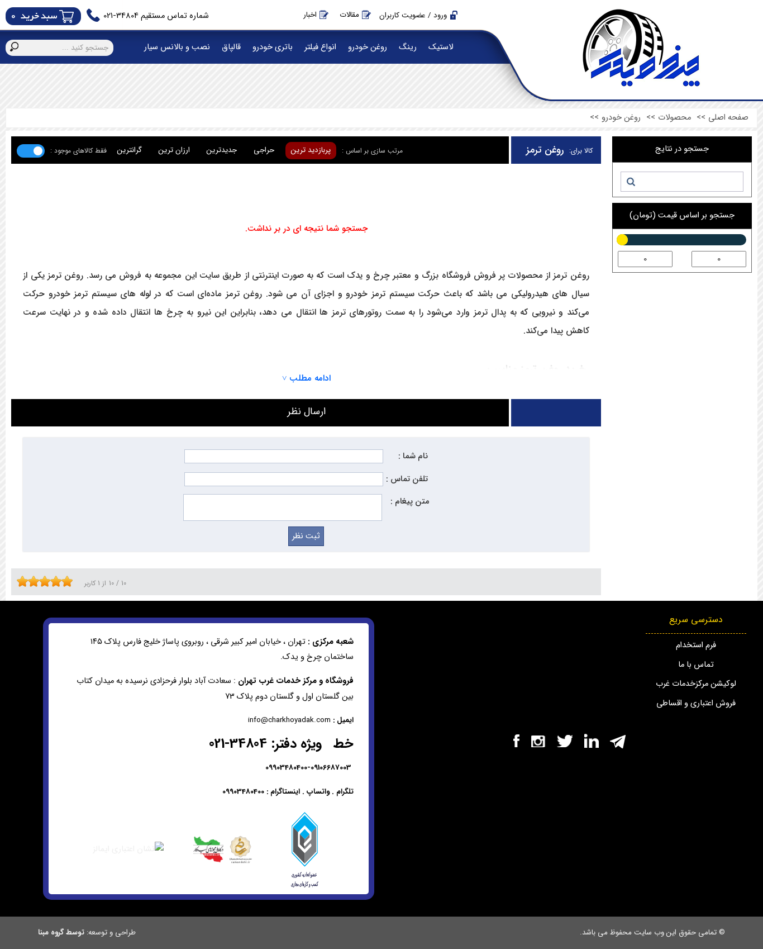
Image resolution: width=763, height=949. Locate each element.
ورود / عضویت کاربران (413, 15)
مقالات (349, 15)
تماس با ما (696, 664)
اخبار (310, 15)
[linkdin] (591, 741)
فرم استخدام (696, 645)
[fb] (516, 741)
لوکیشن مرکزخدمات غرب (696, 683)
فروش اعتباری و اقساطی (696, 703)
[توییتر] (565, 741)
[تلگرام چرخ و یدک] (618, 741)
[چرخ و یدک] (538, 741)
